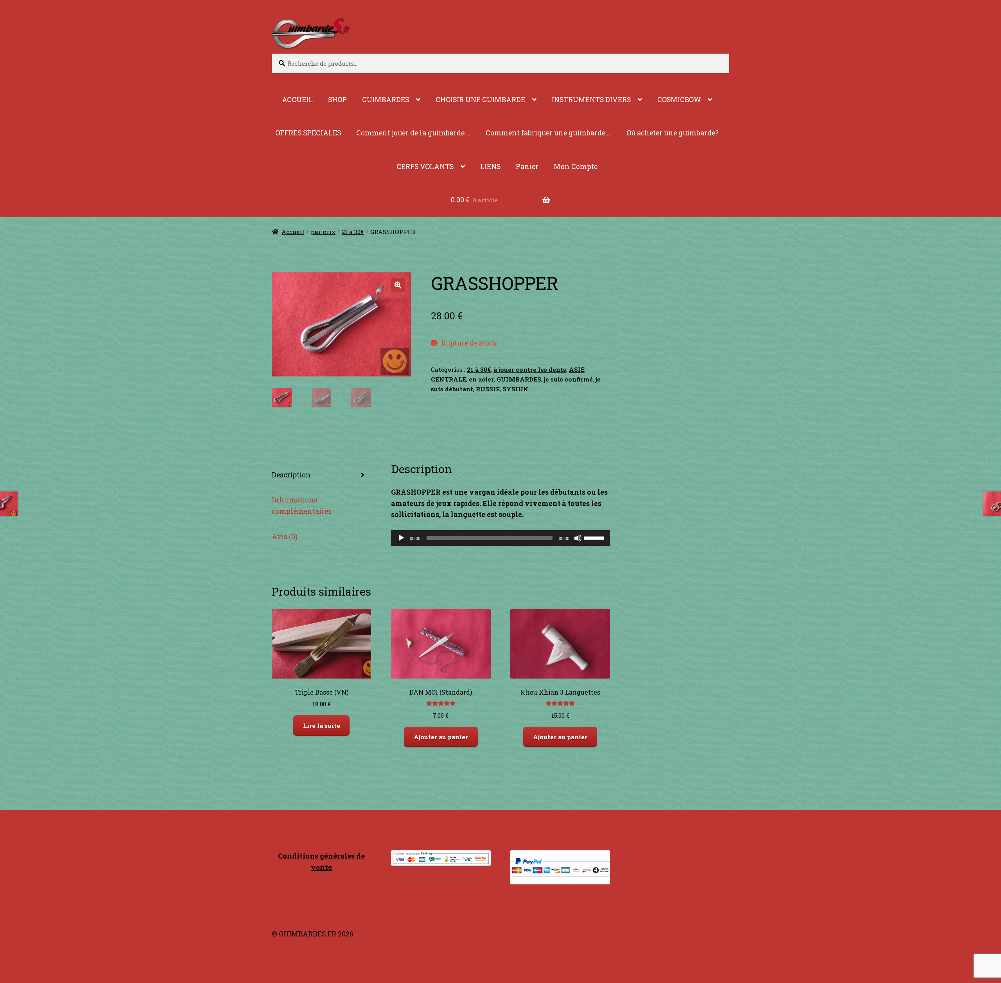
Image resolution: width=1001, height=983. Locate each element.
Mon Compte (575, 166)
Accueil (293, 232)
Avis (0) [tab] (285, 536)
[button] (398, 285)
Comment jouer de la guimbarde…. (413, 132)
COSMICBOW (679, 99)
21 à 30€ (353, 232)
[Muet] (578, 538)
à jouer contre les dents (529, 369)
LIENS (490, 166)
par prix (323, 232)
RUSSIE (488, 389)
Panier (527, 166)
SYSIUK (515, 389)
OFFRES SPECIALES (308, 132)
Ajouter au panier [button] (441, 737)
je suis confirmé (568, 379)
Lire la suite (321, 725)
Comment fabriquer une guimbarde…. (548, 132)
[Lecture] (401, 538)
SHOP (337, 99)
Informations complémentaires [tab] (302, 505)
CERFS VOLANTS (425, 166)
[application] (500, 538)
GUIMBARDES (385, 99)
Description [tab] (291, 474)
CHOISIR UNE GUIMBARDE (480, 99)
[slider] (595, 537)
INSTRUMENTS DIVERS (591, 99)
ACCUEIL (297, 99)
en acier (481, 379)
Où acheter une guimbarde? (672, 132)
